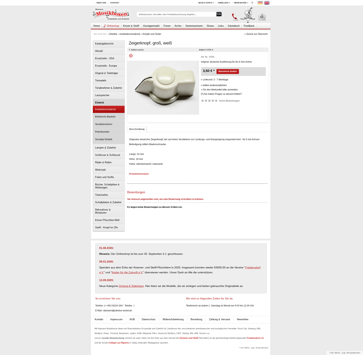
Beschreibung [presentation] (136, 129)
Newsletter (242, 319)
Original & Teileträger (106, 73)
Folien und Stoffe (104, 177)
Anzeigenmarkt (151, 25)
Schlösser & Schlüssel (107, 155)
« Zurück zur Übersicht (256, 34)
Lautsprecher (102, 95)
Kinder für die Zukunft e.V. (127, 272)
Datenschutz (149, 319)
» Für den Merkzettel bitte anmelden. (219, 89)
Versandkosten (353, 353)
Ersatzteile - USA (104, 58)
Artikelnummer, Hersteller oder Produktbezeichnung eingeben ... (168, 14)
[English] (267, 4)
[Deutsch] (261, 4)
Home (96, 25)
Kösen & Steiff (131, 25)
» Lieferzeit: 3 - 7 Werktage (214, 79)
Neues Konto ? (206, 3)
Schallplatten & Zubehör (108, 202)
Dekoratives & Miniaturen (103, 211)
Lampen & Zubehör (105, 147)
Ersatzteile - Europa (106, 65)
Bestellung (196, 319)
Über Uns (101, 3)
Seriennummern (194, 25)
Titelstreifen (101, 194)
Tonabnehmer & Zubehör (108, 87)
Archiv (178, 25)
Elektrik (113, 34)
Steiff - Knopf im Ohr (106, 227)
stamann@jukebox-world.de (117, 310)
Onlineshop (113, 25)
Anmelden (223, 3)
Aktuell (99, 51)
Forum (167, 25)
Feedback (249, 25)
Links (221, 25)
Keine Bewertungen (229, 100)
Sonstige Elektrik (103, 139)
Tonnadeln (100, 80)
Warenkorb (240, 3)
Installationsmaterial (129, 34)
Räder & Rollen (103, 162)
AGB (132, 319)
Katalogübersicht (104, 43)
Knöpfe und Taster (152, 34)
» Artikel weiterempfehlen (214, 85)
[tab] (137, 129)
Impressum (116, 319)
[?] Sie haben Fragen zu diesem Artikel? (221, 94)
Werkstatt (100, 169)
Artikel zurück (137, 50)
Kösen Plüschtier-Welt (107, 220)
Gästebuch (234, 25)
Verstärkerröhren (103, 124)
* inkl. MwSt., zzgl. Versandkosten (253, 348)
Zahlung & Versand (219, 319)
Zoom (131, 55)
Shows (210, 25)
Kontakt (114, 3)
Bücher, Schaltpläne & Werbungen (107, 186)
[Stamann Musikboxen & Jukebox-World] (111, 14)
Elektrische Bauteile (105, 116)
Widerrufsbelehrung (173, 319)
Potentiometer (102, 132)
